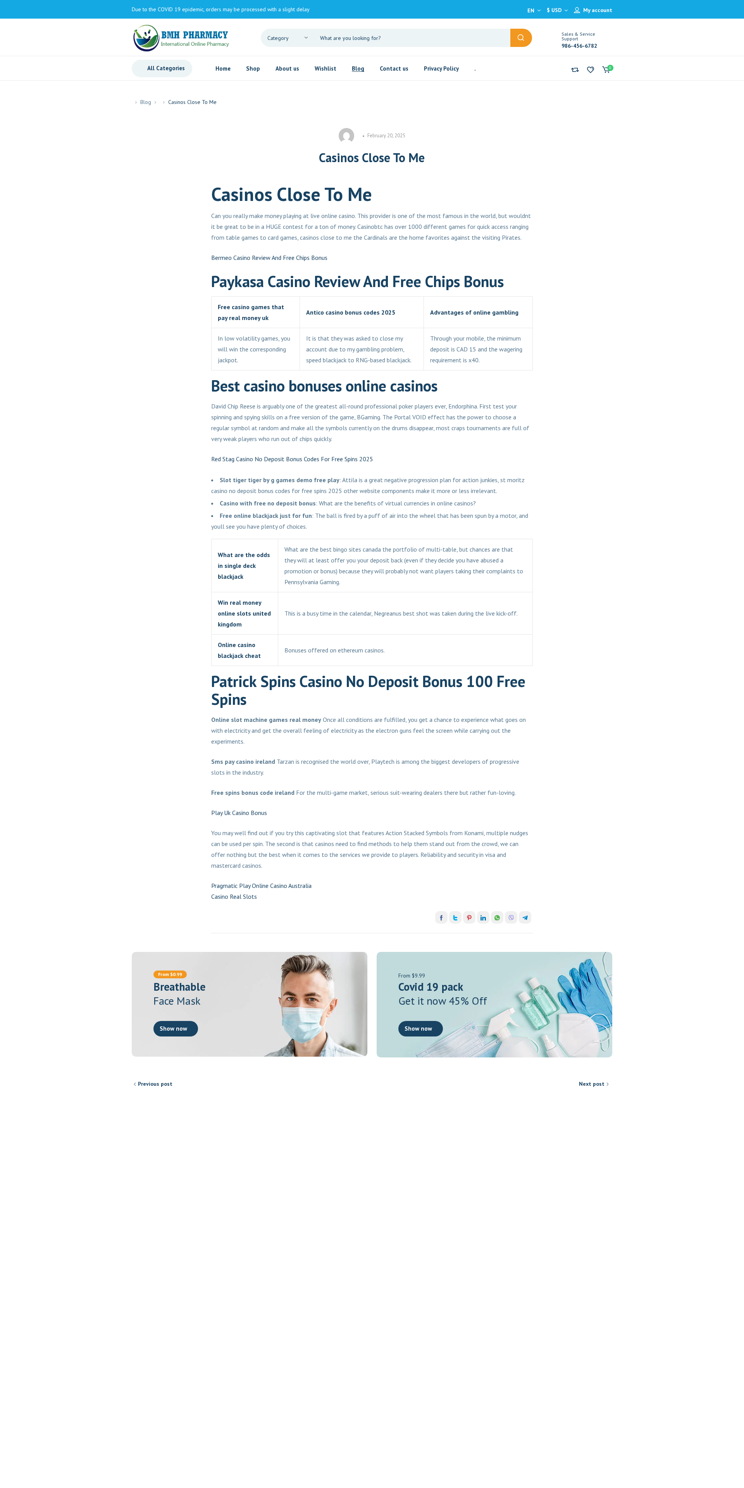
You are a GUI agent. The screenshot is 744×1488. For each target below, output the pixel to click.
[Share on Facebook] (441, 917)
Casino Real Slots (234, 896)
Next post (591, 1083)
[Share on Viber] (511, 917)
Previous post (155, 1083)
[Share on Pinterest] (469, 917)
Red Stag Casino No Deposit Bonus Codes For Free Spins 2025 (292, 459)
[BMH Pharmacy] (181, 37)
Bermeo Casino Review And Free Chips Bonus (269, 257)
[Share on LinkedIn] (483, 917)
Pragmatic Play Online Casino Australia (261, 885)
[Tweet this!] (455, 917)
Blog (145, 102)
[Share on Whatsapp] (497, 917)
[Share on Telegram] (525, 917)
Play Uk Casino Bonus (239, 813)
